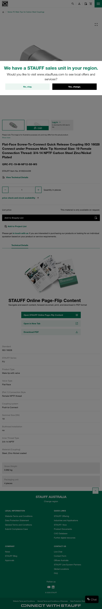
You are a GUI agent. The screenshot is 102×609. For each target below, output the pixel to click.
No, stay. (27, 86)
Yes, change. (74, 86)
